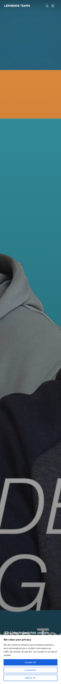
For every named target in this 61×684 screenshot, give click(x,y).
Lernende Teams (17, 6)
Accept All (30, 662)
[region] (30, 659)
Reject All (30, 678)
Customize (30, 670)
